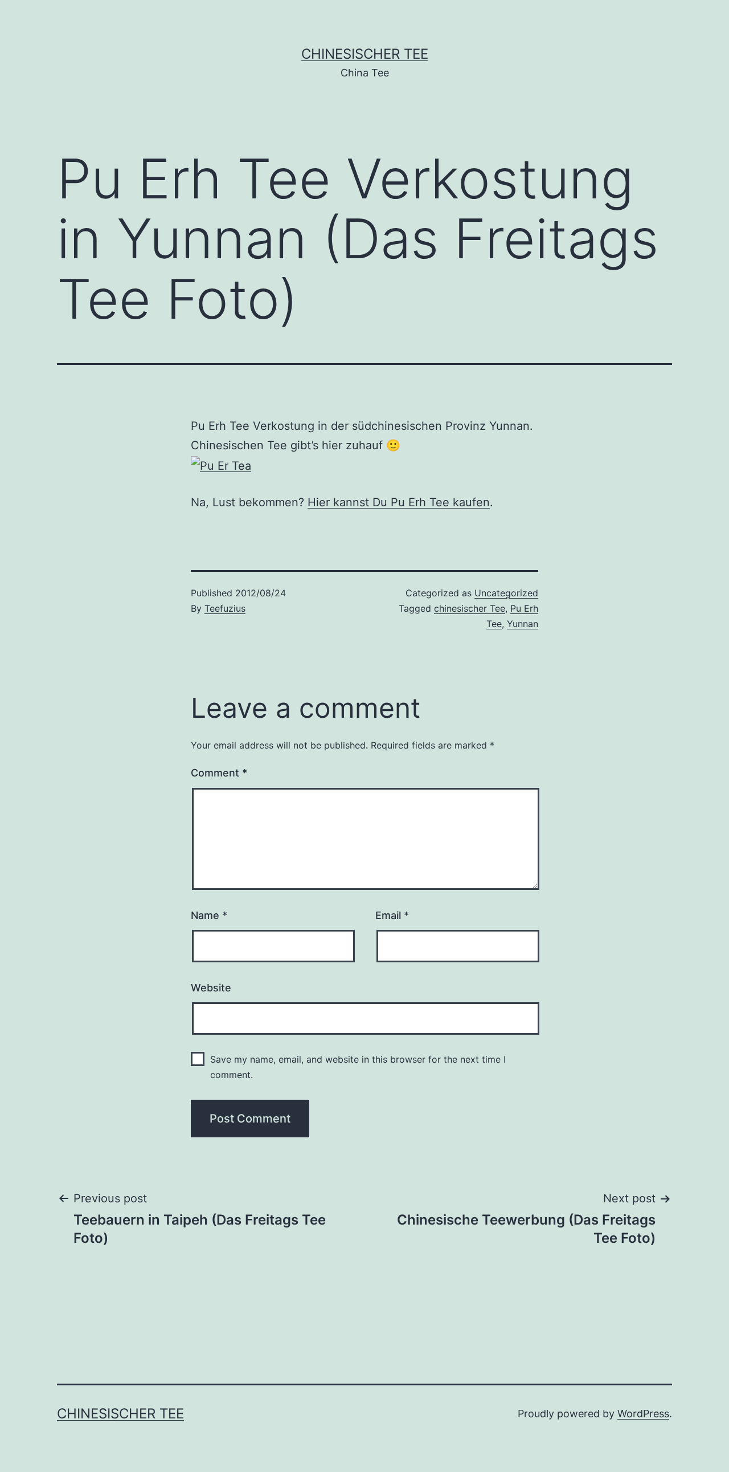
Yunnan (522, 623)
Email (392, 915)
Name (209, 915)
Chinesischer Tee (364, 54)
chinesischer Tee (469, 608)
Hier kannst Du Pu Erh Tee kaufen (399, 502)
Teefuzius (224, 608)
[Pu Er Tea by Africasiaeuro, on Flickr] (221, 464)
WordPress (643, 1414)
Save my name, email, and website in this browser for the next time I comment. (358, 1067)
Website (211, 988)
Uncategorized (506, 593)
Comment (219, 773)
